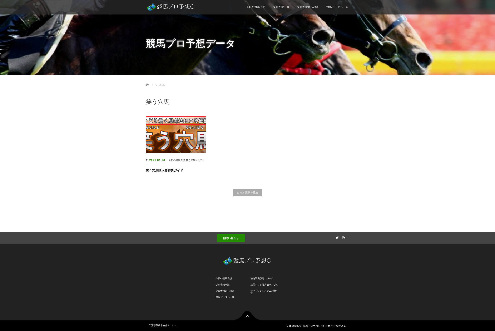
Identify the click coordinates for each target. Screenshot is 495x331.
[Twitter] (337, 237)
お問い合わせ (231, 238)
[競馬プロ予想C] (171, 6)
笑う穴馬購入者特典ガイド (164, 170)
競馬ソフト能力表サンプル (264, 284)
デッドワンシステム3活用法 (263, 292)
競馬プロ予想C (311, 325)
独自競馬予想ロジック (262, 278)
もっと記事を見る (247, 192)
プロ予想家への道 (308, 6)
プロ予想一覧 (281, 6)
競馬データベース (337, 6)
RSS (343, 237)
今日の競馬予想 (255, 6)
